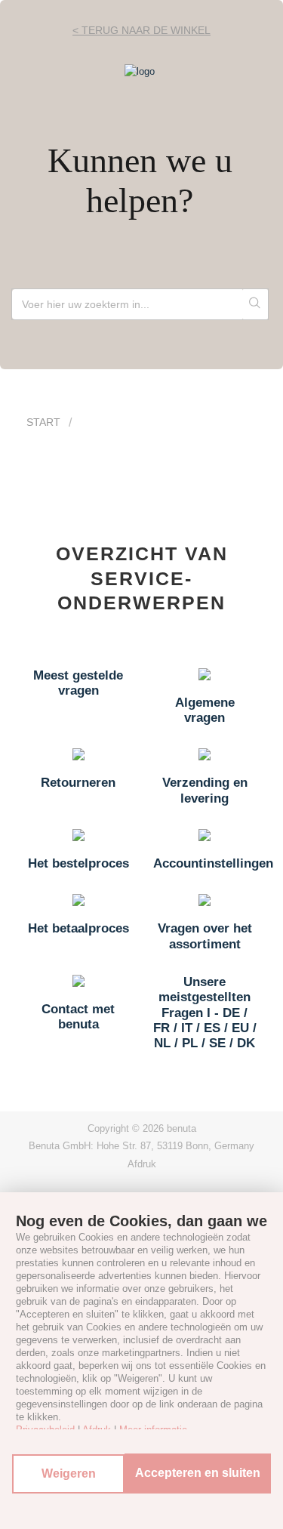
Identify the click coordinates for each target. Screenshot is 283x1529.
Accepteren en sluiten (197, 1472)
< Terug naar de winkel (141, 30)
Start (43, 422)
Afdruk (142, 1164)
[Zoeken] (255, 304)
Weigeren (69, 1473)
